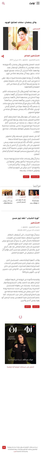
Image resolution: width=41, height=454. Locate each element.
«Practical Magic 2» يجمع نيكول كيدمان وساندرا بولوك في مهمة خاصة (34, 202)
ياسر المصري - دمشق (31, 60)
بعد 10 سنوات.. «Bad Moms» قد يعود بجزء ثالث (7, 202)
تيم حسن (36, 306)
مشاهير (26, 176)
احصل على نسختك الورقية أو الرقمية (20, 367)
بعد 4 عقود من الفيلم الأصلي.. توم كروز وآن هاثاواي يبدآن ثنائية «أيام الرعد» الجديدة (21, 201)
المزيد (15, 451)
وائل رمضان (35, 176)
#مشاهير (36, 197)
